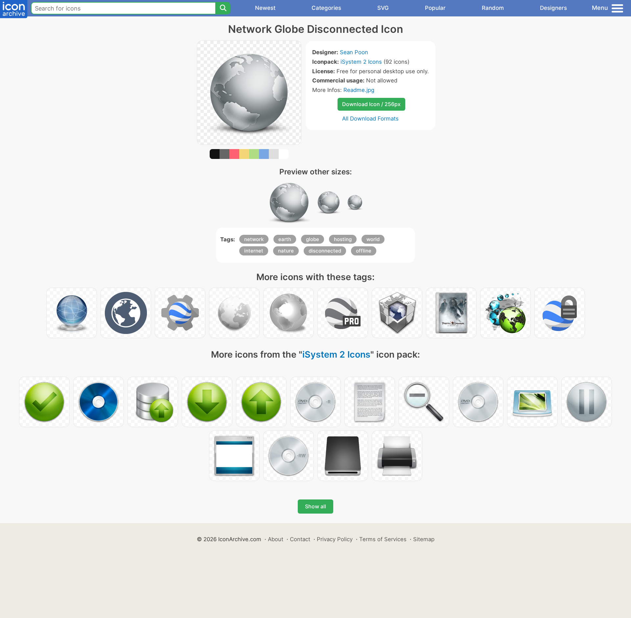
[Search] (222, 8)
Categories (326, 8)
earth (284, 239)
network (254, 239)
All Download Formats (370, 118)
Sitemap (423, 539)
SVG (383, 8)
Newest (265, 8)
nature (286, 251)
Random (493, 8)
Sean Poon (354, 52)
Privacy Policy (335, 539)
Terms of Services (383, 539)
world (373, 239)
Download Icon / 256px (371, 104)
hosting (343, 239)
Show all (315, 506)
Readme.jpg (358, 90)
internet (253, 251)
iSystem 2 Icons (361, 61)
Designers (553, 8)
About (275, 539)
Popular (435, 8)
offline (363, 251)
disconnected (325, 251)
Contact (300, 539)
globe (312, 239)
